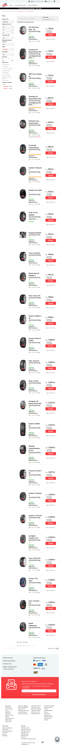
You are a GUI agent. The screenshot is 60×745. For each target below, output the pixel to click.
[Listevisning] (51, 19)
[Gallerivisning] (53, 19)
